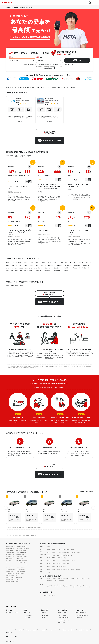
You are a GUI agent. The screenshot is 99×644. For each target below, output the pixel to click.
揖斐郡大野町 (48, 268)
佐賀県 (53, 569)
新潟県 (58, 555)
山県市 (7, 265)
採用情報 (20, 630)
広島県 (53, 563)
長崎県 (58, 569)
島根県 (63, 563)
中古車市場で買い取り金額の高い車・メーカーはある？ (17, 552)
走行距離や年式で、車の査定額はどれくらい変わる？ (17, 556)
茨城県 (78, 552)
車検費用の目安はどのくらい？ (12, 579)
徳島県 (63, 566)
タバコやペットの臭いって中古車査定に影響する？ (17, 562)
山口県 (67, 563)
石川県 (67, 555)
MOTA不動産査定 (79, 612)
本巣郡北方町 (66, 268)
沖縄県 (48, 572)
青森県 (48, 549)
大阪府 (48, 560)
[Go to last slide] (5, 507)
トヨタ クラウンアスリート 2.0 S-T (19, 187)
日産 (59, 578)
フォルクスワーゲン (63, 585)
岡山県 (48, 563)
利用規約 (35, 630)
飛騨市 (19, 265)
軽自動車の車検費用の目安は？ (12, 581)
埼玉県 (64, 552)
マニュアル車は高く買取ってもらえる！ (14, 558)
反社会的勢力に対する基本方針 (68, 630)
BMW (71, 585)
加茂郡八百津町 (28, 271)
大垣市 (13, 262)
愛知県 (16, 286)
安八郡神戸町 (9, 268)
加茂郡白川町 (37, 271)
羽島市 (55, 262)
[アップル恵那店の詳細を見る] (49, 110)
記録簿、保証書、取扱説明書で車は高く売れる (16, 550)
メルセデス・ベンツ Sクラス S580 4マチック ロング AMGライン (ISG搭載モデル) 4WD (49, 186)
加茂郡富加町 (84, 268)
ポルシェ (82, 585)
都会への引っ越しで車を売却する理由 (14, 577)
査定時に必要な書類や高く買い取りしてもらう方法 (17, 546)
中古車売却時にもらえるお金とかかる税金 (15, 573)
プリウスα (11, 511)
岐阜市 (7, 262)
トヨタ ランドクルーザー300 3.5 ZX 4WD (79, 231)
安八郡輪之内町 (19, 268)
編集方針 (88, 630)
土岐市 (74, 262)
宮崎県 (72, 569)
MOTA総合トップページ (12, 612)
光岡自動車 (49, 580)
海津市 (42, 265)
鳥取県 (58, 563)
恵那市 (61, 262)
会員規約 (80, 630)
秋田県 (58, 549)
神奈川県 (54, 552)
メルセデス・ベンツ (52, 585)
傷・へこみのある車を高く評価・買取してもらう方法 (17, 567)
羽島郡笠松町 (59, 265)
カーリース (43, 617)
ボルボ (65, 587)
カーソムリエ (78, 617)
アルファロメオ (78, 587)
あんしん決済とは (48, 68)
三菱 (77, 578)
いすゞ (55, 580)
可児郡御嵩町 (57, 271)
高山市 (19, 262)
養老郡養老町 (68, 265)
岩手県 (53, 549)
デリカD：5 (28, 511)
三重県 (21, 286)
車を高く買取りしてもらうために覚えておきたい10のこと (18, 548)
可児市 (87, 262)
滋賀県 (63, 560)
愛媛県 (48, 566)
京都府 (58, 560)
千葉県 (59, 552)
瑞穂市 (13, 265)
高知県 (58, 566)
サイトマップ (9, 632)
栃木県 (73, 552)
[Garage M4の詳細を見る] (20, 110)
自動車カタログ (62, 612)
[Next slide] (93, 507)
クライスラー (50, 587)
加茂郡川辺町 (9, 271)
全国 (20, 535)
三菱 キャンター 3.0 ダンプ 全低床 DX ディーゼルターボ (19, 231)
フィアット (86, 587)
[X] (11, 636)
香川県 (53, 566)
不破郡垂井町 (77, 265)
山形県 (67, 549)
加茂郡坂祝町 (75, 268)
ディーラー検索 (44, 615)
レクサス (54, 578)
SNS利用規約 (43, 630)
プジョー (70, 587)
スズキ (81, 578)
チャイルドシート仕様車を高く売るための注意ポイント (17, 560)
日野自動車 (61, 580)
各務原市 (81, 262)
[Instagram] (16, 636)
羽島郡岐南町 (50, 265)
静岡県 (12, 286)
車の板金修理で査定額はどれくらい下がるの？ (16, 569)
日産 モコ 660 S (43, 230)
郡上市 (31, 265)
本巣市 (25, 265)
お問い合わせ (28, 630)
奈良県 (67, 560)
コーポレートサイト (10, 630)
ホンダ (63, 578)
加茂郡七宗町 (18, 271)
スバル (72, 578)
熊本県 (63, 569)
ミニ (61, 587)
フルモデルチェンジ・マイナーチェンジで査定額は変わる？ (18, 565)
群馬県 (69, 552)
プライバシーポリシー (54, 630)
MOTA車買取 (15, 535)
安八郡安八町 (28, 268)
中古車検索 (43, 612)
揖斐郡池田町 (57, 268)
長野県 (53, 555)
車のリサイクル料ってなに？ (12, 575)
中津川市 (37, 262)
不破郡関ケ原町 (87, 265)
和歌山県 (73, 560)
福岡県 (48, 569)
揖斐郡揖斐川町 (38, 268)
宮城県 (63, 549)
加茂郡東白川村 (47, 271)
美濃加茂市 (68, 262)
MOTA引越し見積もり (80, 615)
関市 (31, 262)
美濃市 (43, 262)
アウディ (76, 585)
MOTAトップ (8, 535)
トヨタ (48, 578)
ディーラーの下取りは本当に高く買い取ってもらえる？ (17, 554)
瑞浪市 (49, 262)
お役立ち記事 (61, 622)
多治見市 (26, 262)
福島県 (72, 549)
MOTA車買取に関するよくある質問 (47, 595)
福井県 (72, 555)
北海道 (48, 546)
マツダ (67, 578)
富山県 (63, 555)
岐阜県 (7, 286)
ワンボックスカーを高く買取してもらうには (15, 571)
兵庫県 (53, 560)
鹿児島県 (78, 569)
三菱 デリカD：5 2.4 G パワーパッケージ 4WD (78, 185)
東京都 (48, 552)
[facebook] (7, 636)
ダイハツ (86, 578)
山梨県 (48, 555)
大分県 (67, 569)
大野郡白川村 (66, 271)
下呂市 (36, 265)
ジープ (56, 587)
